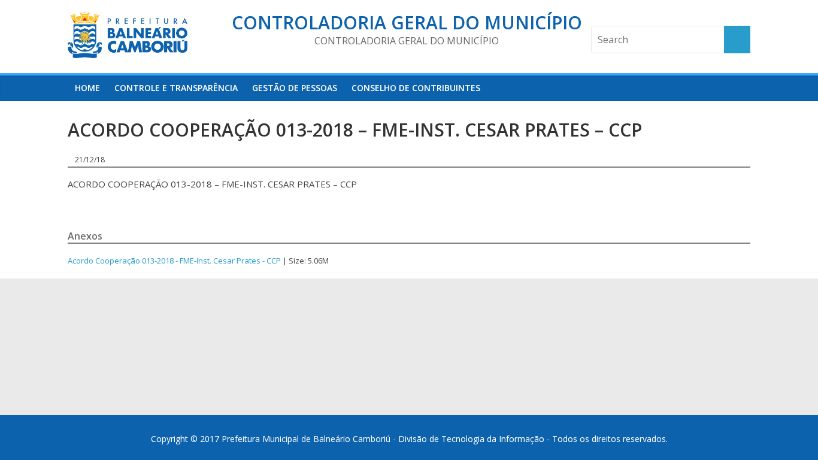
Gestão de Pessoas (294, 87)
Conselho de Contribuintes (416, 87)
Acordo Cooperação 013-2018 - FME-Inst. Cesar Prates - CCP (174, 260)
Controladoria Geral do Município (407, 22)
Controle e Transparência (176, 87)
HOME (87, 87)
